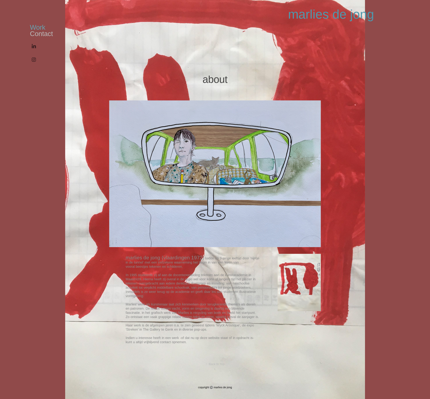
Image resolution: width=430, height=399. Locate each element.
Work (37, 27)
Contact (41, 33)
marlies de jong (331, 14)
